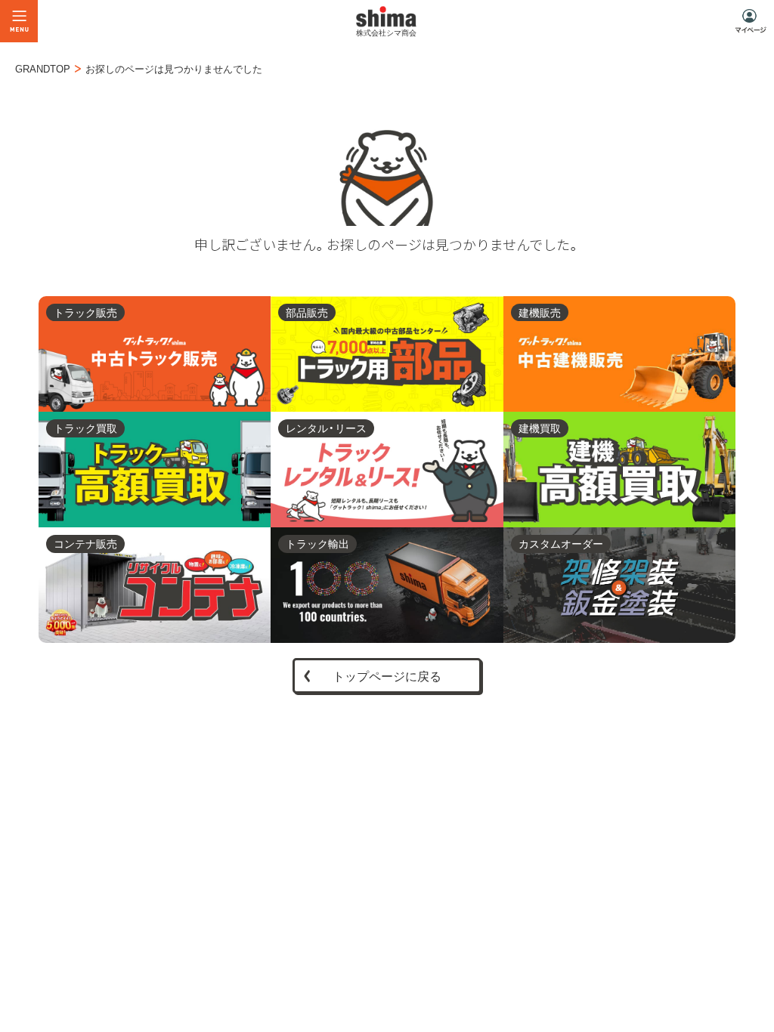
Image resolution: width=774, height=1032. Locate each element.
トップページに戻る (387, 675)
